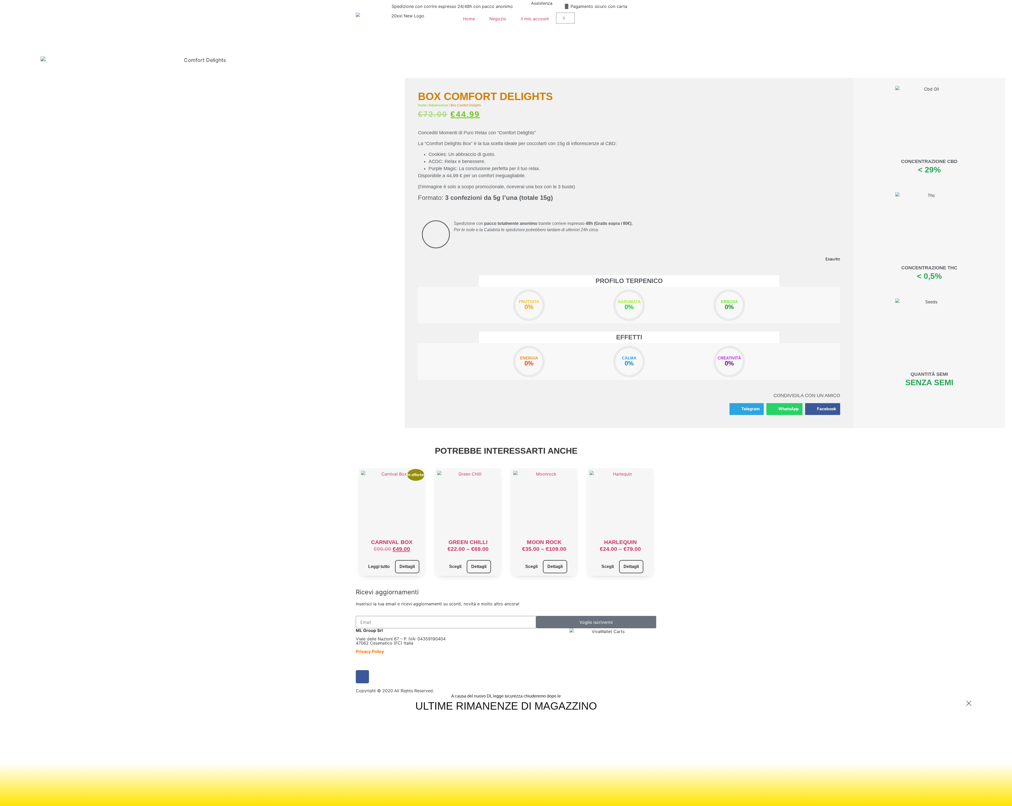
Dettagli (407, 566)
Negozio (497, 18)
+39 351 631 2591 (542, 9)
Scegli (455, 566)
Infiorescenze (438, 105)
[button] (746, 409)
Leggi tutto (379, 566)
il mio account (535, 18)
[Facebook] (362, 676)
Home (469, 18)
